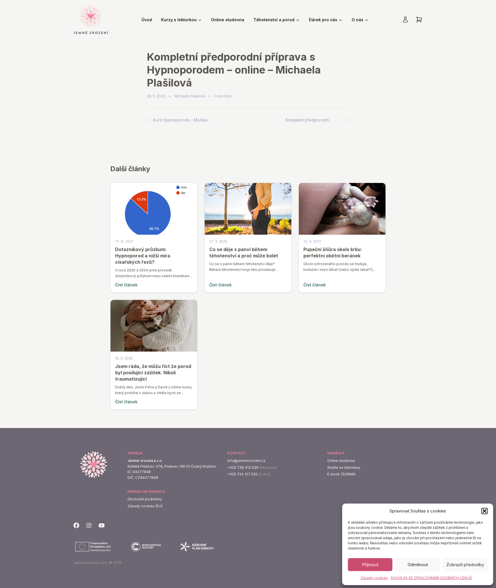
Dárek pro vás (323, 19)
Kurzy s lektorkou (179, 19)
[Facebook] (76, 525)
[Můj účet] (405, 19)
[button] (484, 511)
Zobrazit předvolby (465, 564)
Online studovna (227, 19)
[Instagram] (89, 525)
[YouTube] (101, 525)
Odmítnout (418, 564)
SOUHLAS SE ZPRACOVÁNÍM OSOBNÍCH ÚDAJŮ (431, 578)
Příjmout (370, 564)
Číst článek (126, 284)
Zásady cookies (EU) (144, 506)
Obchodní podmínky (144, 499)
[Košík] (419, 19)
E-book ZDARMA (341, 474)
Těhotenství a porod (273, 19)
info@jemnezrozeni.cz (246, 460)
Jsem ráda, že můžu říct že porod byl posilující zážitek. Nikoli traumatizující (153, 372)
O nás (357, 19)
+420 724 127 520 (242, 474)
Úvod (147, 19)
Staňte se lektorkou (343, 467)
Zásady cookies (374, 578)
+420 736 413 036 (243, 467)
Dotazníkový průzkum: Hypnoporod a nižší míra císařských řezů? (142, 255)
